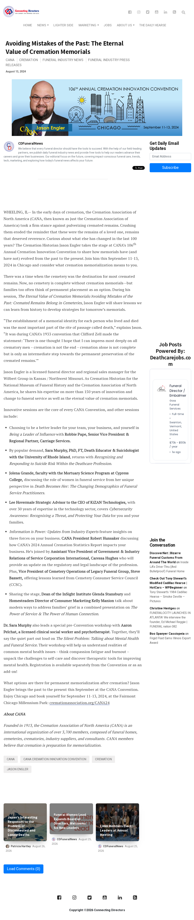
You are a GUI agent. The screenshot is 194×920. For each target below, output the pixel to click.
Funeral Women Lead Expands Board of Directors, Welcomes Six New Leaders (70, 821)
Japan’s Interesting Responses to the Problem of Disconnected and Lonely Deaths (22, 826)
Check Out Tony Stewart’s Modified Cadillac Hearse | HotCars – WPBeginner (168, 583)
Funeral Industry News (63, 60)
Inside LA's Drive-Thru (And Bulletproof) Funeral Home (169, 567)
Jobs (108, 25)
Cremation (28, 60)
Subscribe (170, 167)
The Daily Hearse (152, 25)
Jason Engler (17, 769)
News (41, 25)
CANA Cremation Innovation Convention (54, 759)
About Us (124, 25)
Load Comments (23, 869)
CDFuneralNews (30, 143)
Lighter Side (63, 25)
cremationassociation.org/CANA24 (79, 702)
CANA (10, 60)
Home (27, 25)
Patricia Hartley (21, 846)
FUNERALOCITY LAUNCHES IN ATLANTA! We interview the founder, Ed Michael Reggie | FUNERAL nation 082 (170, 620)
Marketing (87, 25)
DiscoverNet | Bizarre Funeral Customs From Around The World (166, 558)
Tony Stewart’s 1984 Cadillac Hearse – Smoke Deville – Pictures (168, 597)
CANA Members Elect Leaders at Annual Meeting (115, 830)
